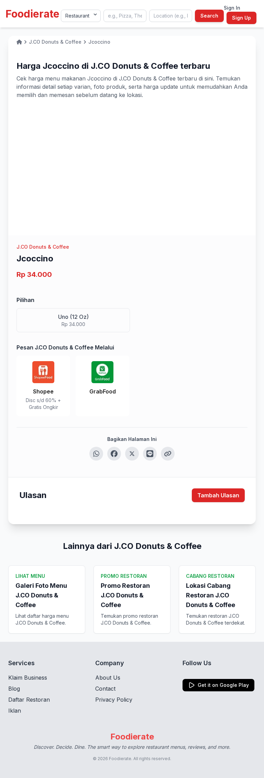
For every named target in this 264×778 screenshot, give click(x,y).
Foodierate (32, 14)
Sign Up (241, 18)
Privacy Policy (113, 699)
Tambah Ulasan (218, 495)
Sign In (232, 8)
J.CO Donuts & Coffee (42, 247)
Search (209, 16)
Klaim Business (27, 677)
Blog (14, 688)
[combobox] (124, 16)
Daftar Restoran (29, 699)
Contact (105, 688)
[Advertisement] (132, 150)
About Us (107, 677)
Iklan (14, 710)
